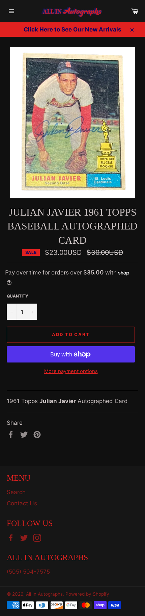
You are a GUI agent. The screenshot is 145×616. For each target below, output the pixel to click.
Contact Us (22, 503)
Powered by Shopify (87, 594)
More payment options (71, 371)
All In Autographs (44, 594)
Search (16, 492)
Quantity (17, 296)
